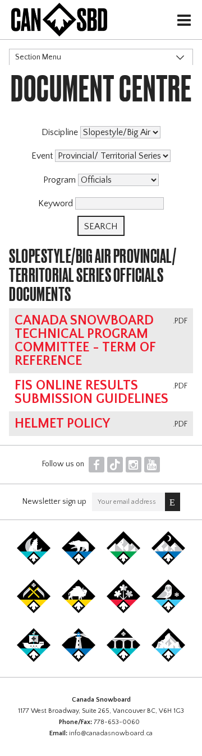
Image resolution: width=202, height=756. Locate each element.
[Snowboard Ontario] (123, 610)
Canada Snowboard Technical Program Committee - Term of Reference (85, 340)
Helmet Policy (62, 423)
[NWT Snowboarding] (78, 562)
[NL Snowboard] (168, 659)
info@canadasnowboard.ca (111, 733)
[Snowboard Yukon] (33, 562)
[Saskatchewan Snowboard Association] (33, 610)
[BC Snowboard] (123, 562)
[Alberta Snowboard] (168, 562)
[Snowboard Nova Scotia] (78, 659)
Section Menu (38, 57)
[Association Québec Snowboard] (168, 610)
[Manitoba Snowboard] (78, 610)
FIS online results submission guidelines (91, 392)
